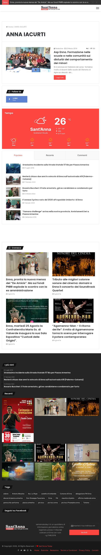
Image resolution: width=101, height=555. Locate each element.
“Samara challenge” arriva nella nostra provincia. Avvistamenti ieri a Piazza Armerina (55, 212)
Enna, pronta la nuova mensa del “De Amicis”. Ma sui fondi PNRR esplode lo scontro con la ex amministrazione (55, 2)
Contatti (95, 550)
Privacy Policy (84, 550)
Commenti (82, 155)
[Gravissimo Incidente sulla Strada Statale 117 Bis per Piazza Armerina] (13, 168)
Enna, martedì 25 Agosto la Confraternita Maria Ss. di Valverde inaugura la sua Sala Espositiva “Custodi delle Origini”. (26, 333)
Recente (50, 155)
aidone (5, 494)
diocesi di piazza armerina (13, 498)
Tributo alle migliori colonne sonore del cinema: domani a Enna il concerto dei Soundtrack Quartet (73, 285)
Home (10, 27)
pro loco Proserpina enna (70, 503)
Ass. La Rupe (32, 494)
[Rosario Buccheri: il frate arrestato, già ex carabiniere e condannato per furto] (13, 192)
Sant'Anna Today (45, 546)
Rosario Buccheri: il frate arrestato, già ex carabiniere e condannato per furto (57, 189)
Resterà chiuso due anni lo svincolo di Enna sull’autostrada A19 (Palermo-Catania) (57, 177)
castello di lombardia (48, 494)
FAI (57, 498)
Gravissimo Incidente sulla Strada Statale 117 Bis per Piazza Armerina (55, 164)
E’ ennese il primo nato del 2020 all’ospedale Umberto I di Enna (52, 199)
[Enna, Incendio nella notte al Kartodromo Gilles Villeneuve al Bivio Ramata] (18, 471)
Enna (50, 498)
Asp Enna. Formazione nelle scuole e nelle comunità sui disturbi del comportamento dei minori (73, 57)
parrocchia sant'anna (11, 503)
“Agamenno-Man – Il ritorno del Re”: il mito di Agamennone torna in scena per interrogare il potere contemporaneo (73, 331)
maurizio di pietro (68, 498)
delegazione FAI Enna (83, 494)
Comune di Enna (66, 494)
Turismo (86, 503)
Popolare (18, 155)
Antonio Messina (18, 494)
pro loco (41, 503)
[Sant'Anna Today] (50, 8)
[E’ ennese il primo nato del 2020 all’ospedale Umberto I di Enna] (13, 203)
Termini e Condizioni (68, 550)
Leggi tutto (60, 77)
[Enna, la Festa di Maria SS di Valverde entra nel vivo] (50, 471)
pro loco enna (53, 503)
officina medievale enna (87, 498)
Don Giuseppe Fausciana (35, 498)
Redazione (59, 48)
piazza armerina (28, 503)
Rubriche (44, 550)
